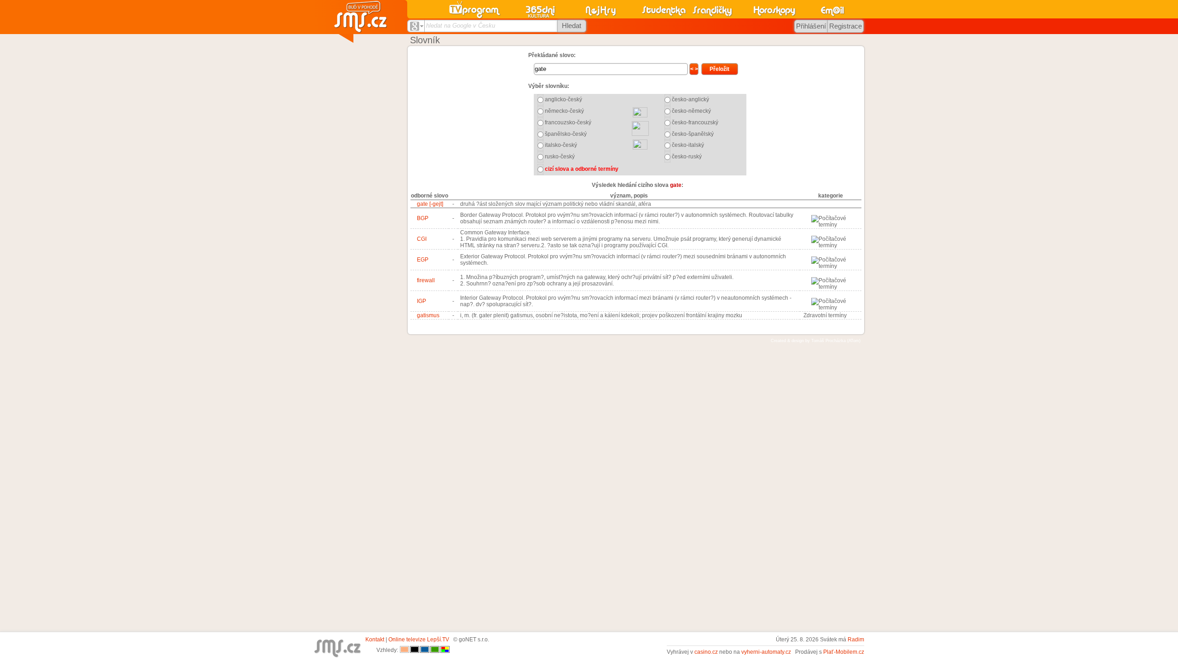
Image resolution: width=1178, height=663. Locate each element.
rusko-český (560, 156)
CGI (422, 239)
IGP (421, 301)
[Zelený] (435, 650)
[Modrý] (425, 650)
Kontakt (374, 639)
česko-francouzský (695, 122)
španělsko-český (566, 134)
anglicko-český (563, 99)
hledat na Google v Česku (460, 25)
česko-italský (688, 145)
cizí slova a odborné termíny (581, 169)
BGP (422, 218)
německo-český (564, 111)
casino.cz (706, 652)
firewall (426, 280)
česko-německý (691, 111)
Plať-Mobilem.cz (843, 652)
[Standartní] (404, 650)
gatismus (428, 315)
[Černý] (415, 650)
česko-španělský (693, 134)
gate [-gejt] (430, 204)
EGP (422, 259)
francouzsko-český (568, 122)
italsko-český (561, 145)
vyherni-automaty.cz (766, 652)
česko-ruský (687, 156)
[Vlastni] (445, 650)
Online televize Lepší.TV (418, 639)
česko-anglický (690, 99)
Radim (856, 639)
